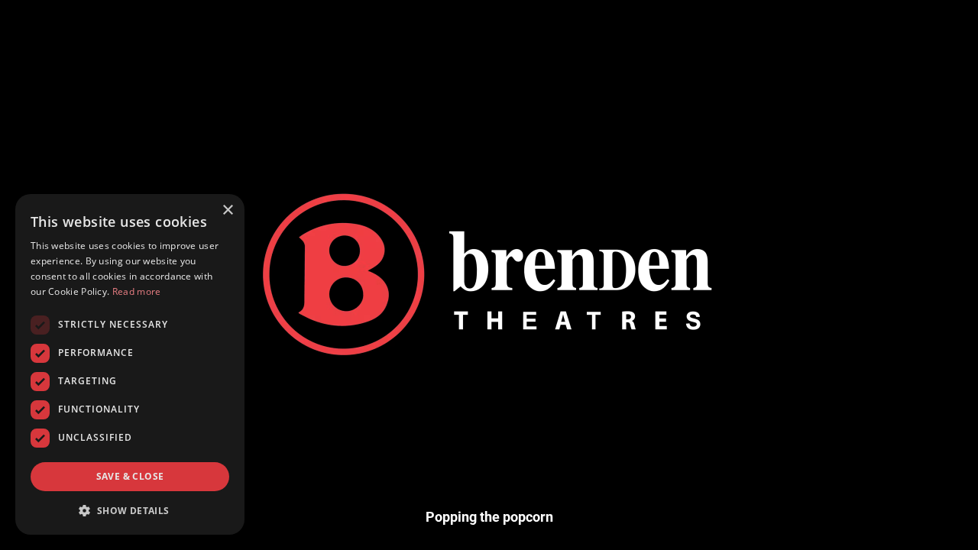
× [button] (227, 210)
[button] (130, 510)
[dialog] (129, 364)
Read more (136, 291)
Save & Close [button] (130, 476)
